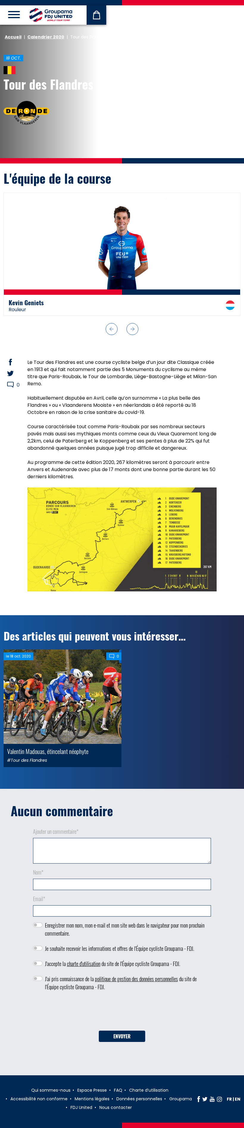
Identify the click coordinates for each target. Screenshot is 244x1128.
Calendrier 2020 (45, 37)
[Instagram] (219, 1099)
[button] (112, 329)
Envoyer (122, 1036)
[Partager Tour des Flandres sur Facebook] (16, 362)
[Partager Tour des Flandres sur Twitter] (16, 373)
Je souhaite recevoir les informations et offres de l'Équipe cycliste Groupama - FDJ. (119, 948)
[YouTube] (212, 1099)
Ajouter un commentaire (56, 831)
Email (39, 899)
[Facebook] (198, 1099)
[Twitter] (205, 1099)
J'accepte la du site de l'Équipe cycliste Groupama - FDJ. (112, 963)
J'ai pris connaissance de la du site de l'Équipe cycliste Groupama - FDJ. (121, 983)
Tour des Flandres (48, 84)
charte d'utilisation (83, 963)
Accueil (13, 37)
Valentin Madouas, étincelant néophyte (47, 751)
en (237, 1099)
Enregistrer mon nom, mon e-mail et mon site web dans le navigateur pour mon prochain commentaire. (124, 929)
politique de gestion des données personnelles (136, 979)
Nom (38, 872)
